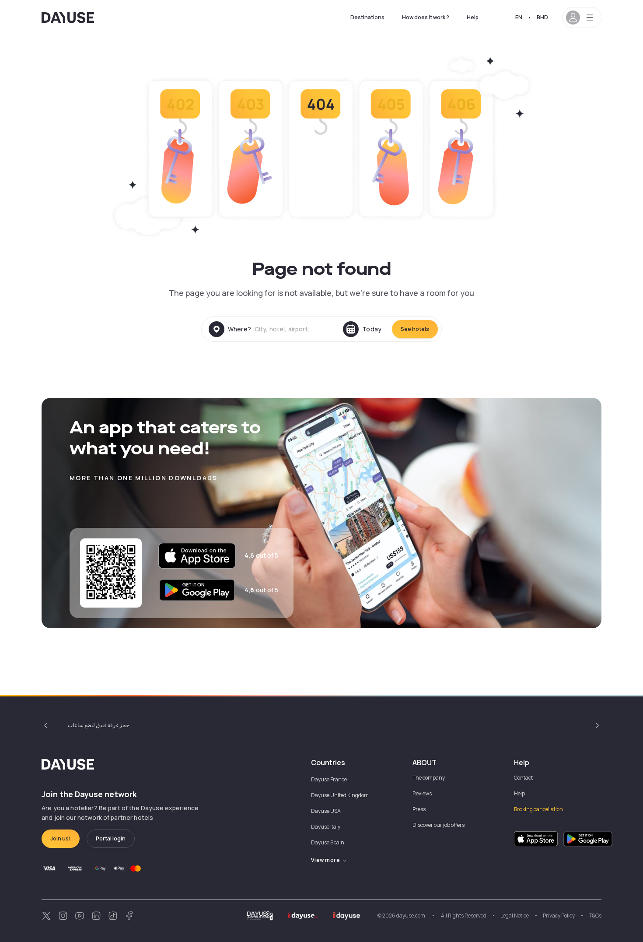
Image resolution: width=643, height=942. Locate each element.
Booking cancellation (538, 809)
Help (473, 17)
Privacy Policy (559, 915)
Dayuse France (329, 779)
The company (428, 777)
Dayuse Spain (327, 842)
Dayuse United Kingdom (340, 795)
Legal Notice (514, 915)
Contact (523, 777)
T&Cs (595, 915)
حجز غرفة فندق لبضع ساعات (98, 725)
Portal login (111, 838)
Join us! (60, 838)
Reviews (422, 793)
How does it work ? (425, 17)
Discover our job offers (438, 825)
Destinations (367, 17)
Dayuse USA (326, 811)
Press (419, 809)
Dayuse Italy (325, 826)
